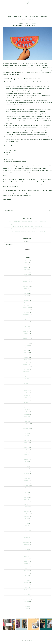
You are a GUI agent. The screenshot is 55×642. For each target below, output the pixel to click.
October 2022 (26, 369)
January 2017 (27, 532)
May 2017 (27, 523)
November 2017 (26, 509)
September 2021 (26, 400)
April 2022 (26, 383)
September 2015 (26, 570)
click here (21, 193)
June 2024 (26, 321)
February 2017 (27, 530)
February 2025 (27, 302)
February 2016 (27, 558)
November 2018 (27, 480)
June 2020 (27, 435)
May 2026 (26, 267)
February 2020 (27, 445)
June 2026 (26, 264)
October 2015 (26, 568)
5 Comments (33, 23)
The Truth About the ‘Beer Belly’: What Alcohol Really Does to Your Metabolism (27, 228)
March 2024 (26, 328)
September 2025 (26, 286)
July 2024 (27, 319)
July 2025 (27, 290)
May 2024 (26, 324)
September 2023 (26, 343)
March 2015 (26, 584)
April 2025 (26, 298)
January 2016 (27, 561)
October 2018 (27, 483)
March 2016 (26, 556)
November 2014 (26, 594)
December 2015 (27, 563)
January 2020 (27, 447)
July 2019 (27, 461)
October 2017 (26, 511)
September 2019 (26, 456)
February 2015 (27, 587)
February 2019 (27, 473)
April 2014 (27, 611)
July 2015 (27, 575)
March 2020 (26, 442)
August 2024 (26, 317)
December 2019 (27, 449)
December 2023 (26, 336)
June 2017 (27, 520)
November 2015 (27, 565)
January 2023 (26, 362)
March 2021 (26, 414)
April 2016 (26, 554)
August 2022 (26, 373)
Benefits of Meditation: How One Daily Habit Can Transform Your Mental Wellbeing (27, 231)
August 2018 (26, 487)
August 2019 (26, 459)
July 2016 (27, 547)
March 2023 (26, 357)
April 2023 (26, 354)
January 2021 (27, 418)
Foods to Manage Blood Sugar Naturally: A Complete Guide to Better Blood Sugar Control (27, 221)
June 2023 (26, 350)
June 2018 (27, 492)
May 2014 (27, 608)
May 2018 (27, 494)
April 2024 (26, 326)
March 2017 (26, 528)
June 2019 (27, 464)
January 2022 (27, 390)
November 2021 (27, 395)
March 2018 (26, 499)
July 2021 (27, 404)
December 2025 (26, 279)
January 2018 (26, 504)
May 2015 (27, 580)
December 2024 (26, 307)
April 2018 (26, 497)
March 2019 (26, 471)
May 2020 (26, 437)
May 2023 (26, 352)
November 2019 (27, 452)
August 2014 (26, 601)
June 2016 (27, 549)
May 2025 (26, 295)
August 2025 (26, 288)
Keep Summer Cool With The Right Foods (27, 25)
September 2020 (26, 428)
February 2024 (26, 331)
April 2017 (27, 525)
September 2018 (26, 485)
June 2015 (27, 577)
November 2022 (26, 366)
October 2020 (26, 426)
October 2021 (26, 397)
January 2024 (27, 333)
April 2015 (26, 582)
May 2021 (27, 409)
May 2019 (27, 466)
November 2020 (26, 423)
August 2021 (26, 402)
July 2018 (27, 490)
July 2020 (27, 433)
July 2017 (27, 518)
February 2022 (27, 388)
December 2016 (26, 535)
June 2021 (27, 407)
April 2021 (26, 411)
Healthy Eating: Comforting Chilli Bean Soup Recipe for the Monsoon (27, 226)
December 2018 (27, 478)
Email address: (27, 241)
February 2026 (27, 274)
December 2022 (26, 364)
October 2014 (26, 596)
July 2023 (27, 347)
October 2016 (26, 539)
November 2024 (26, 309)
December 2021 (27, 392)
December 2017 (26, 506)
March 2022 (26, 385)
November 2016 (27, 537)
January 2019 (27, 475)
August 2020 (26, 430)
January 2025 (26, 305)
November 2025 (26, 281)
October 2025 (26, 283)
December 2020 (27, 421)
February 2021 (27, 416)
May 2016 (27, 551)
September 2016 (26, 542)
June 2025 (26, 293)
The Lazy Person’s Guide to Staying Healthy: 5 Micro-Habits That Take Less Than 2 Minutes (27, 224)
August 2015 (26, 573)
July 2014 (27, 603)
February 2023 (27, 359)
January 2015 (26, 589)
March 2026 (26, 272)
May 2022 (26, 381)
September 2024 (26, 314)
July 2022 (27, 376)
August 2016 (26, 544)
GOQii (27, 2)
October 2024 (26, 312)
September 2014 (26, 599)
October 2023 (26, 340)
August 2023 (26, 345)
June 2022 (27, 378)
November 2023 (26, 338)
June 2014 (27, 606)
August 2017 (26, 516)
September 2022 (26, 371)
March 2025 (26, 300)
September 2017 (26, 513)
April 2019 (27, 468)
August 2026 (26, 260)
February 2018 (27, 501)
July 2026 (26, 262)
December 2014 (26, 592)
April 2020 (26, 440)
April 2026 (26, 269)
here (30, 195)
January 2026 (26, 276)
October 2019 (26, 454)
